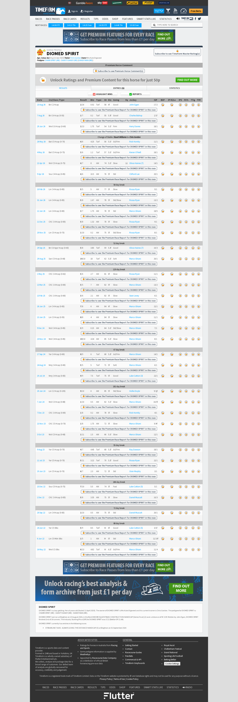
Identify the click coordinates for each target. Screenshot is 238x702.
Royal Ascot (169, 645)
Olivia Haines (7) (136, 163)
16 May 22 (41, 549)
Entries (118, 88)
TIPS (96, 18)
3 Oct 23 (40, 434)
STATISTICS (166, 18)
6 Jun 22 (40, 538)
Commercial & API (133, 659)
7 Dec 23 (40, 412)
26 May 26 (41, 141)
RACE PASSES (53, 18)
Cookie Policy (132, 679)
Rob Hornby (134, 141)
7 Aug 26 (40, 115)
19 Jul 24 (41, 375)
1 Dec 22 (40, 497)
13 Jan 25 (41, 317)
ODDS (105, 18)
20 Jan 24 (41, 391)
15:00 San (134, 25)
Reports (137, 94)
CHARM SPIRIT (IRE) (52, 60)
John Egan (134, 104)
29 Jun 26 (41, 126)
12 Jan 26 (41, 211)
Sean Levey (134, 295)
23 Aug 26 (41, 104)
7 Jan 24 (40, 402)
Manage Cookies (173, 664)
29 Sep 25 (41, 247)
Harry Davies (134, 126)
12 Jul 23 (41, 460)
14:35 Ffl (103, 25)
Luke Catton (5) (136, 486)
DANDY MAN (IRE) (86, 60)
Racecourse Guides (133, 652)
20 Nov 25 (41, 232)
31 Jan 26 (41, 200)
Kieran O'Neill (135, 152)
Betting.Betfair (170, 659)
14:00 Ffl (56, 25)
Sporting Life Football (173, 656)
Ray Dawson (134, 449)
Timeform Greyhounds (135, 663)
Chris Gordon (75, 58)
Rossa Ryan (134, 189)
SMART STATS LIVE (146, 18)
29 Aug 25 (41, 258)
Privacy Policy (106, 679)
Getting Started (131, 645)
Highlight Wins (104, 94)
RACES (38, 18)
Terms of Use (119, 679)
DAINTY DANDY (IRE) (69, 60)
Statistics (174, 88)
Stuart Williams (119, 137)
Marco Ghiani (135, 211)
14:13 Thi (71, 25)
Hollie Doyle (134, 391)
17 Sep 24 (41, 354)
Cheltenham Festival (173, 649)
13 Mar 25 (41, 284)
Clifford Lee (134, 174)
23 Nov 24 (41, 339)
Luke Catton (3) (136, 375)
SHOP (115, 18)
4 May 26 (41, 152)
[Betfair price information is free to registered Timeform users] (163, 104)
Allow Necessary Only (199, 692)
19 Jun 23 (41, 471)
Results (63, 88)
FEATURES (127, 18)
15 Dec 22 (41, 486)
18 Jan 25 (41, 306)
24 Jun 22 (41, 528)
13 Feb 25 (41, 295)
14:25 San (87, 25)
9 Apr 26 (40, 174)
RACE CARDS (70, 18)
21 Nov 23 (41, 423)
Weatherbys (85, 654)
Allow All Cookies (174, 692)
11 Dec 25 (41, 221)
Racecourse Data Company (104, 658)
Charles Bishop (135, 115)
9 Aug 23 (40, 449)
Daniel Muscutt (135, 497)
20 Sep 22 (41, 512)
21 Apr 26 (41, 163)
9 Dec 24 (40, 328)
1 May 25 (41, 274)
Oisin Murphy (135, 471)
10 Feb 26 (41, 189)
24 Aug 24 (41, 365)
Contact (128, 649)
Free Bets (196, 10)
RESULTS (85, 18)
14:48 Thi (118, 25)
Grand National (170, 652)
